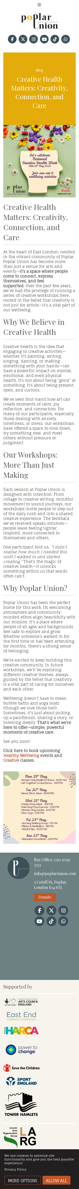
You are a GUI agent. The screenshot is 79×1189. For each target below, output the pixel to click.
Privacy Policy (15, 1169)
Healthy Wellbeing (21, 755)
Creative (11, 760)
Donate (45, 897)
